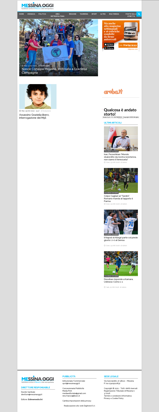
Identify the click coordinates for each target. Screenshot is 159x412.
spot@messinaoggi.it (71, 383)
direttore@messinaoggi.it (31, 394)
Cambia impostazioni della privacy (76, 401)
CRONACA (31, 14)
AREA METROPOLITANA (57, 15)
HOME (21, 14)
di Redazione (43, 66)
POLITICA (42, 14)
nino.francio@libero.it (71, 396)
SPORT (94, 14)
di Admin (123, 162)
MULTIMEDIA (114, 14)
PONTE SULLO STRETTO (131, 15)
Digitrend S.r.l (89, 406)
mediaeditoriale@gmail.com (74, 393)
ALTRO (103, 14)
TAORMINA (84, 14)
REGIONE (72, 14)
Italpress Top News (111, 151)
